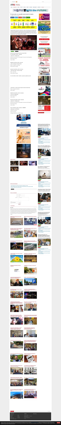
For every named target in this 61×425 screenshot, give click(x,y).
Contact (25, 418)
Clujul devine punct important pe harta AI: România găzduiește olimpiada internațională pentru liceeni (44, 213)
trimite (19, 204)
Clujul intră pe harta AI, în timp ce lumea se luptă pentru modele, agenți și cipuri (44, 189)
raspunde (11, 214)
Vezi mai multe (49, 411)
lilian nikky (11, 207)
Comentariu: (16, 197)
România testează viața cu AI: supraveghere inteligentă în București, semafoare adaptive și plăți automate (44, 235)
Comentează (12, 51)
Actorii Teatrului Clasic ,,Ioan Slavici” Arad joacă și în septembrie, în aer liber (19, 185)
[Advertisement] (24, 82)
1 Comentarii (18, 15)
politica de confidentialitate (34, 422)
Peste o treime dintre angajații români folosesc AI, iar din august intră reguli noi (44, 146)
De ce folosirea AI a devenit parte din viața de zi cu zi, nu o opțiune (43, 167)
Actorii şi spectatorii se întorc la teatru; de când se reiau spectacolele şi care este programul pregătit (22, 186)
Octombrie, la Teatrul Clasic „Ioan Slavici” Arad (16, 187)
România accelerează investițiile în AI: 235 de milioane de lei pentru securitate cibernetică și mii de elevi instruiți (44, 125)
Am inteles (58, 422)
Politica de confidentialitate (27, 417)
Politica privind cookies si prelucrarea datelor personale (28, 416)
